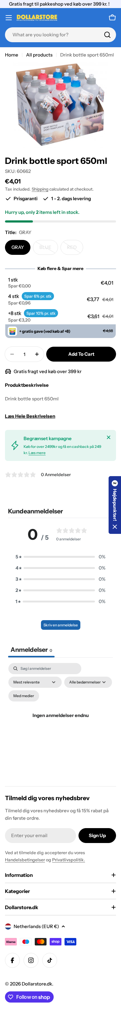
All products (39, 55)
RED (75, 249)
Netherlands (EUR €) (36, 926)
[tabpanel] (60, 723)
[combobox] (60, 34)
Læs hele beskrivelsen (30, 416)
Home (11, 55)
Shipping (40, 189)
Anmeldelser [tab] (31, 649)
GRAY (17, 247)
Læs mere (37, 452)
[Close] (108, 437)
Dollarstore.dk (37, 984)
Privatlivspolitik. (68, 860)
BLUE (48, 249)
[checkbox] (23, 695)
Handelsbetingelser (25, 860)
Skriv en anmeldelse (60, 625)
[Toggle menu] (8, 17)
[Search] (107, 34)
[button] (60, 282)
